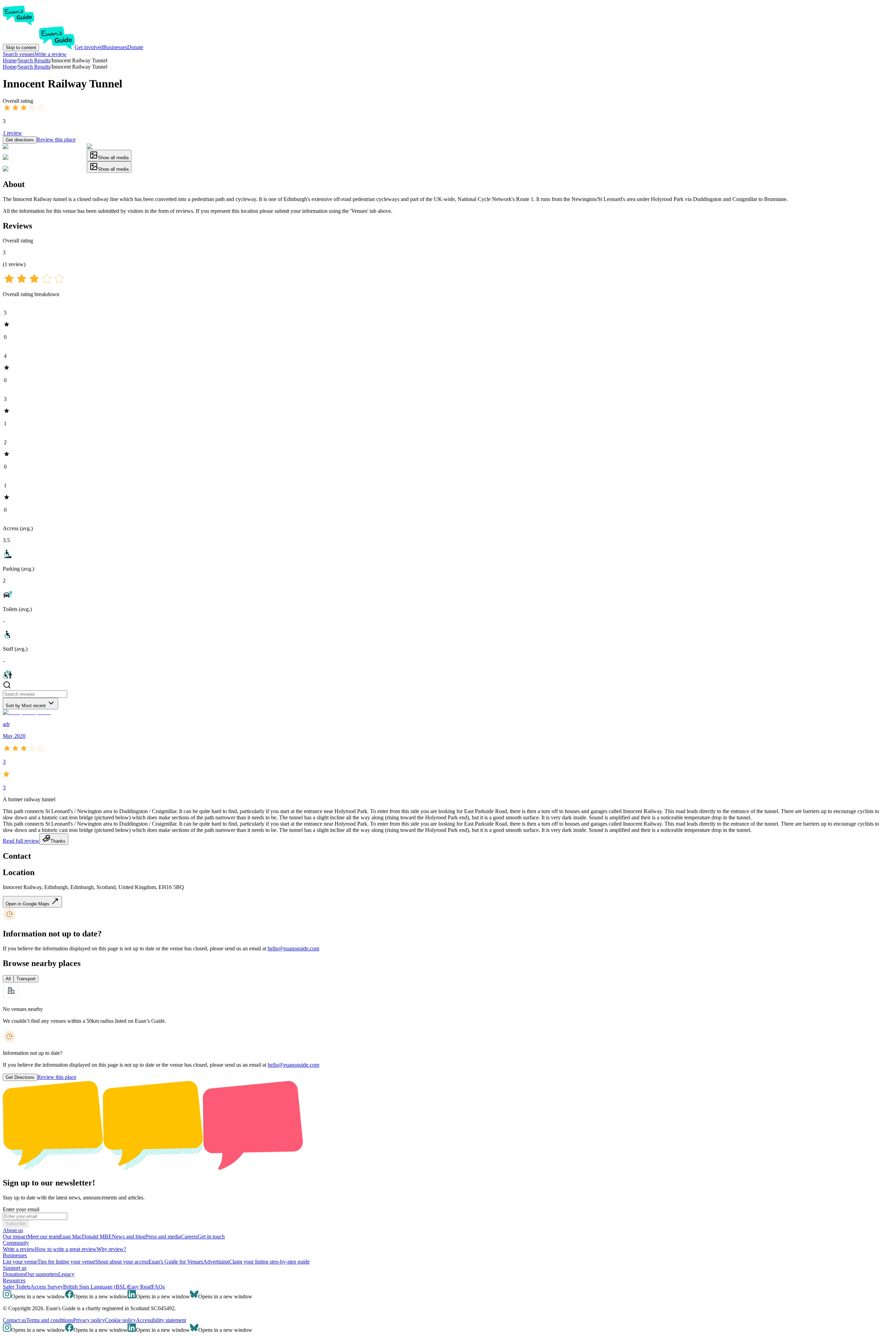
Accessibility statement (161, 1320)
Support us (14, 1268)
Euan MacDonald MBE (85, 1237)
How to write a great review (66, 1249)
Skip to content (21, 47)
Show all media (113, 157)
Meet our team (43, 1237)
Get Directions (20, 1077)
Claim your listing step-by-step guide (269, 1262)
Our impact (15, 1237)
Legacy (66, 1274)
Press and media (163, 1237)
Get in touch (211, 1237)
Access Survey (46, 1287)
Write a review (50, 54)
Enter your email (21, 1209)
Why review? (111, 1249)
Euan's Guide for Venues (175, 1262)
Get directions (20, 139)
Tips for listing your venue (66, 1262)
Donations (14, 1274)
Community (16, 1243)
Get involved (89, 47)
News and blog (128, 1237)
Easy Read (140, 1287)
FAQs (158, 1287)
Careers (189, 1237)
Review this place (56, 139)
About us (13, 1230)
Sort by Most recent (26, 705)
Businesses (115, 47)
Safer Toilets (16, 1287)
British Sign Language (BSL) (95, 1287)
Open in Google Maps (28, 903)
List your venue (20, 1262)
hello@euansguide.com (293, 948)
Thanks (58, 841)
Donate (135, 47)
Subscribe (16, 1223)
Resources (14, 1280)
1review (12, 133)
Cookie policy (120, 1320)
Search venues (18, 54)
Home (9, 67)
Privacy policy (89, 1320)
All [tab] (8, 978)
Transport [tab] (26, 978)
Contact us (14, 1320)
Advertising (216, 1262)
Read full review (21, 841)
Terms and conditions (49, 1320)
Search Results (34, 67)
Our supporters (41, 1274)
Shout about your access (121, 1262)
